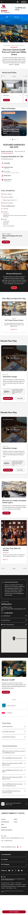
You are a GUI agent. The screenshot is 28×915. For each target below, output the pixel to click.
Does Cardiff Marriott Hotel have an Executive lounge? (11, 791)
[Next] (25, 76)
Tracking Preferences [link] (5, 882)
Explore (14, 287)
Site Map (3, 888)
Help (15, 888)
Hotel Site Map (9, 888)
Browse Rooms (8, 398)
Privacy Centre (18, 884)
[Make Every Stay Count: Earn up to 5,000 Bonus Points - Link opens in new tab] (14, 123)
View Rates (6, 100)
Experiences (4, 827)
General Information (7, 726)
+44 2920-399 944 (8, 613)
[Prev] (3, 76)
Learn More (6, 242)
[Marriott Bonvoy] (23, 2)
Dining (2, 824)
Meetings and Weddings (6, 829)
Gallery (15, 819)
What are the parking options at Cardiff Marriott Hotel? (12, 764)
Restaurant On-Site (8, 167)
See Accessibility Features (9, 205)
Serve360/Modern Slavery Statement (8, 886)
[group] (14, 270)
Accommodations (5, 821)
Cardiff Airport (6, 616)
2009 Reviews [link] (7, 12)
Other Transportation (8, 624)
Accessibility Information (8, 731)
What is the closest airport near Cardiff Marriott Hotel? (12, 778)
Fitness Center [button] (7, 179)
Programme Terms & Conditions (7, 884)
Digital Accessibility (21, 886)
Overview (3, 819)
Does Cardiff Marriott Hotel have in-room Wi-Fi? (12, 771)
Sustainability (7, 163)
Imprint (15, 821)
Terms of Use (18, 882)
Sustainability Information (8, 737)
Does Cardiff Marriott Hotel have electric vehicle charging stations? (12, 784)
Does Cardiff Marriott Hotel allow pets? (12, 758)
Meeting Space (7, 175)
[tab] (7, 151)
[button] (18, 2)
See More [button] (17, 64)
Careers (12, 882)
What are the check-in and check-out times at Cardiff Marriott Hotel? (13, 751)
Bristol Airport (6, 620)
